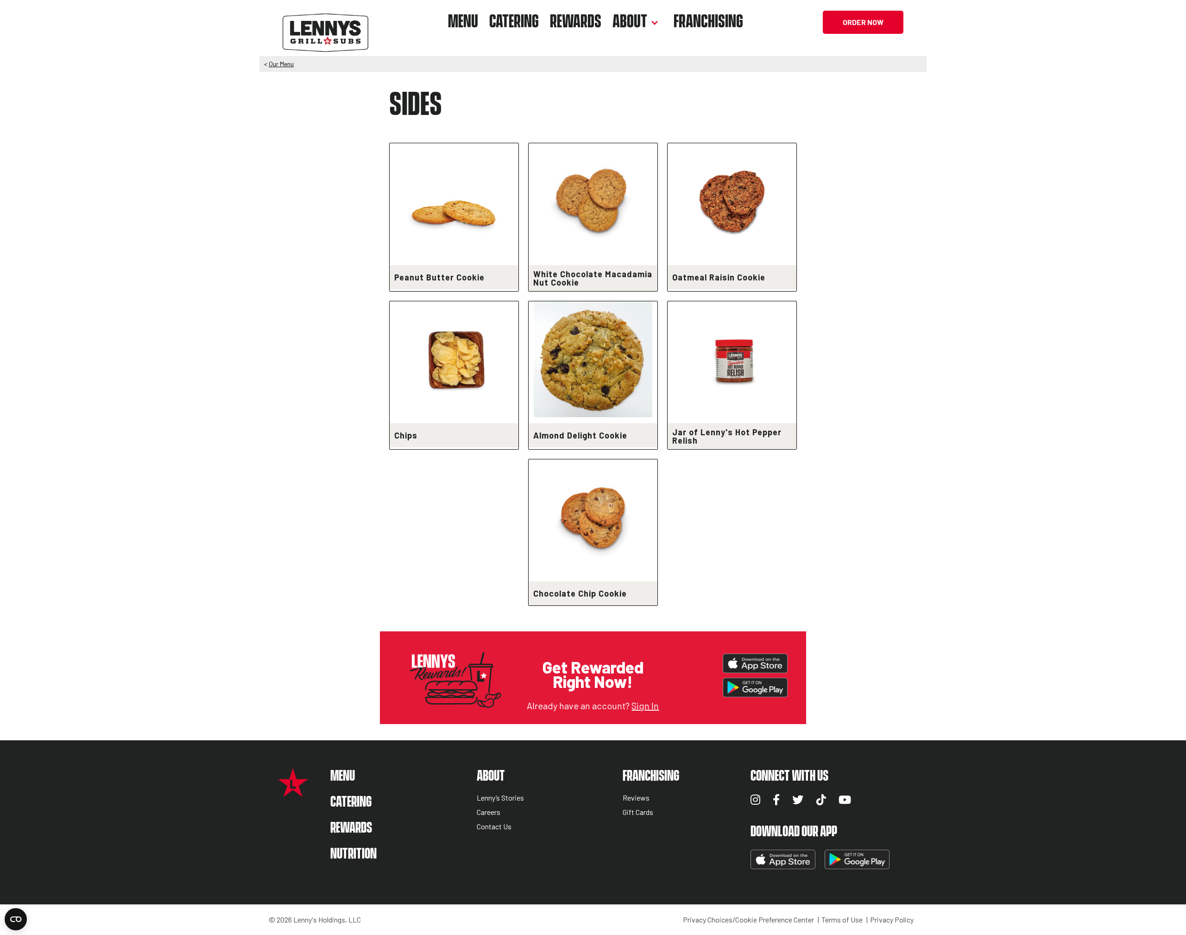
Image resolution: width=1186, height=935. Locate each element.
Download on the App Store (755, 663)
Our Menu (281, 64)
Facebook (776, 799)
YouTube (845, 799)
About (629, 22)
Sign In (645, 705)
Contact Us (494, 827)
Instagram (755, 799)
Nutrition (353, 854)
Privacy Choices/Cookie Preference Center (748, 919)
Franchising (708, 22)
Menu (463, 22)
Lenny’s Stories (500, 798)
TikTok (821, 799)
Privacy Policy (892, 919)
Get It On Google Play (755, 687)
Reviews (636, 798)
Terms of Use (842, 919)
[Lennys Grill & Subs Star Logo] (293, 792)
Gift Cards (638, 812)
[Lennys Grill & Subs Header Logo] (325, 21)
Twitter (797, 799)
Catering (514, 22)
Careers (488, 812)
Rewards (575, 22)
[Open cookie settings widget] (16, 919)
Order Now (863, 22)
